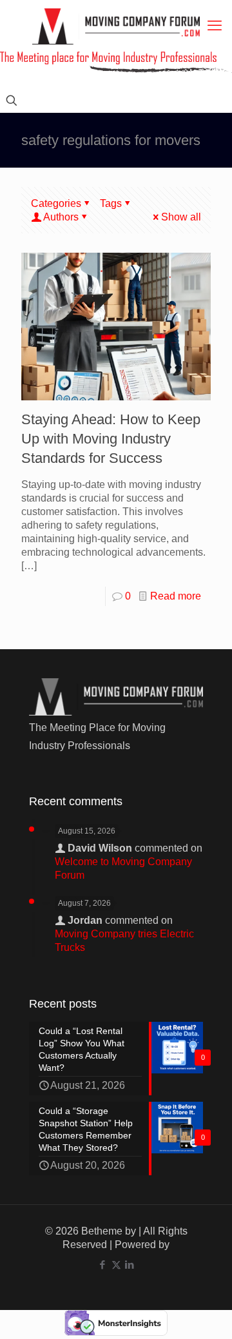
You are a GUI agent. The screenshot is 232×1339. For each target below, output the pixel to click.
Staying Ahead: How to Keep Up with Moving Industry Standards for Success (110, 438)
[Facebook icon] (103, 1264)
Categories (56, 203)
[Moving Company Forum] (116, 25)
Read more (175, 596)
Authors (61, 216)
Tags (111, 203)
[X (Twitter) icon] (116, 1264)
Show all (181, 216)
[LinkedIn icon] (130, 1264)
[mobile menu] (215, 26)
